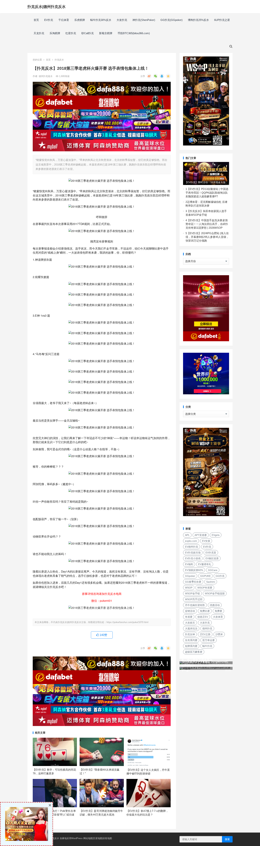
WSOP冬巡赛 (204, 587)
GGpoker (190, 576)
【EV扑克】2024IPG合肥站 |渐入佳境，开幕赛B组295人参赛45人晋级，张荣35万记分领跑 (207, 237)
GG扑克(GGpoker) (171, 19)
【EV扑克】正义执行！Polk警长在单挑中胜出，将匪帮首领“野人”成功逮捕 (54, 814)
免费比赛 (205, 611)
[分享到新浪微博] (149, 76)
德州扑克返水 (46, 76)
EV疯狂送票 (212, 558)
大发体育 (218, 616)
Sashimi (210, 581)
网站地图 (88, 838)
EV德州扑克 (191, 546)
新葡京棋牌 (105, 33)
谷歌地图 (107, 838)
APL (187, 535)
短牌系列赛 (191, 646)
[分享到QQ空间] (168, 76)
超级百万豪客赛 (193, 651)
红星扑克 (70, 33)
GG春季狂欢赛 (193, 581)
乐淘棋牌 (55, 33)
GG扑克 (220, 576)
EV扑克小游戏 (193, 558)
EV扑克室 (211, 552)
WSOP (188, 587)
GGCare (212, 570)
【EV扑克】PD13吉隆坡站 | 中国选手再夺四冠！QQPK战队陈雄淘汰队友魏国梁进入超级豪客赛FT (207, 192)
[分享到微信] (155, 76)
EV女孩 (206, 540)
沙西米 (219, 634)
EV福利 (189, 564)
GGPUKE (205, 576)
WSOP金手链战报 (215, 593)
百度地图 (97, 838)
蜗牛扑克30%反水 (100, 19)
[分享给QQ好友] (161, 76)
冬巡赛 (188, 616)
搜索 (227, 839)
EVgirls (215, 535)
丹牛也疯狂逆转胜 (195, 605)
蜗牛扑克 (207, 646)
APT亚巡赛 (201, 535)
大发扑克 (122, 19)
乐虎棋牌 (79, 19)
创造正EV (202, 616)
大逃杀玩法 (191, 628)
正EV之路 (205, 634)
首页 (36, 19)
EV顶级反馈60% (194, 570)
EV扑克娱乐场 (193, 552)
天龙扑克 (39, 33)
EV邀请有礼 (204, 564)
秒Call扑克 (87, 33)
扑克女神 (190, 634)
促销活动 (190, 611)
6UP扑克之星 (222, 19)
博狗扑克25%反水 (198, 19)
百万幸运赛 (208, 640)
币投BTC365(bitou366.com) (134, 33)
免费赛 (218, 611)
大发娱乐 (190, 622)
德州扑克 (207, 628)
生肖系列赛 (191, 640)
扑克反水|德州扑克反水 (46, 7)
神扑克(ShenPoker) (143, 19)
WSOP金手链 (192, 593)
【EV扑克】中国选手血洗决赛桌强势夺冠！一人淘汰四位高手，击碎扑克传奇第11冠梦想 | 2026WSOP (207, 224)
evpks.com (191, 540)
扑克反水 (59, 59)
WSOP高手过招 (193, 599)
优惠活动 (215, 605)
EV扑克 (48, 19)
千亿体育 (63, 19)
